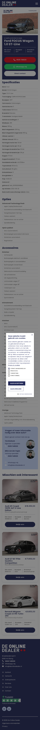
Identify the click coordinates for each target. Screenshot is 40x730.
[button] (20, 394)
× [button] (32, 335)
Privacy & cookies (14, 365)
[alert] (20, 365)
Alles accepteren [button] (16, 383)
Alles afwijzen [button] (15, 389)
